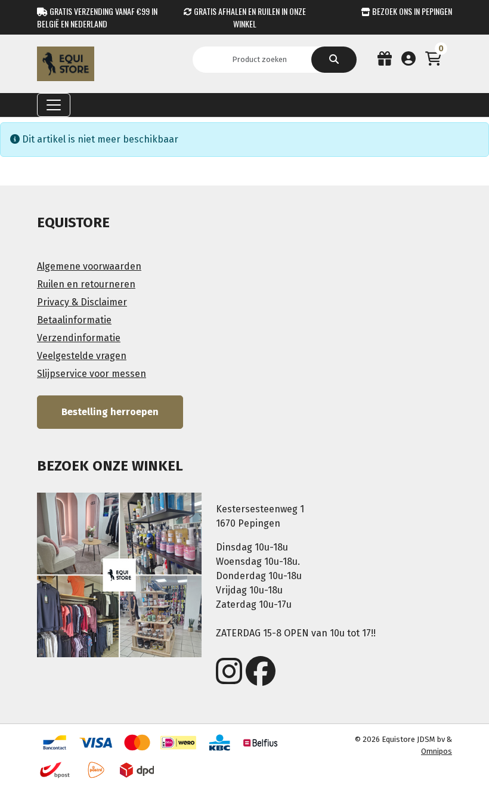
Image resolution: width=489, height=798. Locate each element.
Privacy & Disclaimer (82, 302)
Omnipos (436, 751)
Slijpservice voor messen (91, 373)
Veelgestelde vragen (81, 355)
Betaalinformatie (74, 320)
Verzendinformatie (78, 338)
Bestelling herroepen (110, 411)
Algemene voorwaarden (89, 266)
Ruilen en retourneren (86, 284)
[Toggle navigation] (53, 105)
